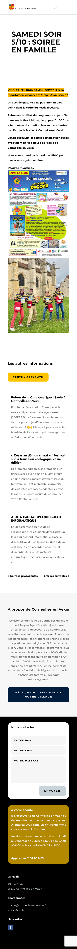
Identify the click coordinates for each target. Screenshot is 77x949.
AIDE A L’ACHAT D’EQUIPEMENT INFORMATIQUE (36, 519)
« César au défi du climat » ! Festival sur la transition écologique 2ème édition (38, 459)
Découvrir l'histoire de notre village (38, 694)
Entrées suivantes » (56, 576)
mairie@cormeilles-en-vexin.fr (27, 905)
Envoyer (52, 790)
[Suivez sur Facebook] (10, 927)
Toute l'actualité (28, 377)
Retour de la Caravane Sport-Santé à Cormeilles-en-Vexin (38, 399)
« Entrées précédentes (23, 576)
